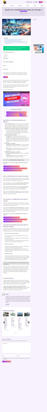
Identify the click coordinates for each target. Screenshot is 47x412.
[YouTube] (29, 2)
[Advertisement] (38, 30)
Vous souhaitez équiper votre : (9, 52)
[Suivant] (28, 322)
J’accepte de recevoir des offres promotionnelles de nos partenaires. (15, 74)
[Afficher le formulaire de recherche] (44, 2)
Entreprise (5, 56)
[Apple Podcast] (36, 2)
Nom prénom (6, 58)
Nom (4, 355)
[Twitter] (26, 2)
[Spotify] (35, 2)
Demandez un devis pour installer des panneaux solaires (12, 170)
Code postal (5, 69)
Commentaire (5, 343)
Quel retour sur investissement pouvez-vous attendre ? (13, 39)
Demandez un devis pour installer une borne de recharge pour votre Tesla (15, 168)
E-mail (4, 65)
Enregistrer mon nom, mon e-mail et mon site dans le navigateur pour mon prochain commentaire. (16, 358)
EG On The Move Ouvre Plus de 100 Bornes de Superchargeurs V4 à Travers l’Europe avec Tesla (20, 323)
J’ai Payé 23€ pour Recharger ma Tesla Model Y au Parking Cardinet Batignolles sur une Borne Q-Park (6, 323)
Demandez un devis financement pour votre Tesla (11, 166)
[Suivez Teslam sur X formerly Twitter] (6, 304)
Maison (5, 53)
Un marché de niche (8, 43)
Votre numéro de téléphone (8, 61)
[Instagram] (28, 2)
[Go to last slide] (4, 322)
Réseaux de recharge (23, 11)
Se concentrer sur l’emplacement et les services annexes (14, 41)
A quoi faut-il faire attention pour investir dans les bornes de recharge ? (16, 42)
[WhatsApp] (33, 2)
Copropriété (6, 55)
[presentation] (6, 314)
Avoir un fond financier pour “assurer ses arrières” (13, 40)
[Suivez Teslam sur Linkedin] (8, 304)
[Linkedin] (31, 2)
